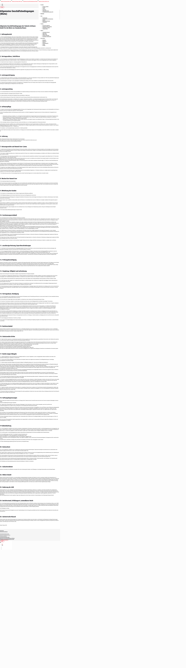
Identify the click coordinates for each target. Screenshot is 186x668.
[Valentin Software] (24, 1)
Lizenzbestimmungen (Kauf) (4, 537)
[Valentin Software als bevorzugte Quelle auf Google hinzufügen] (5, 540)
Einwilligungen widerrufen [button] (3, 536)
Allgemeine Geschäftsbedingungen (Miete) (7, 538)
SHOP (2, 7)
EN (2, 5)
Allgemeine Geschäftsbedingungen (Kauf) (7, 539)
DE (2, 4)
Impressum (2, 530)
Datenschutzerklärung (4, 531)
